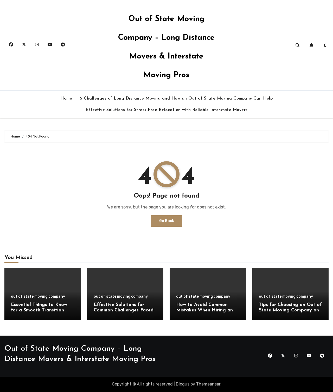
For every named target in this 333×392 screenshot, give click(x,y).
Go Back (166, 221)
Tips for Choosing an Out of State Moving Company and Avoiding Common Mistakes (290, 310)
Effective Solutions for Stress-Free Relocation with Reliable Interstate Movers (167, 110)
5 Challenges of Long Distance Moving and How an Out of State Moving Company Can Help (176, 98)
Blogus (182, 384)
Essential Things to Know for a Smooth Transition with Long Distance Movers (41, 310)
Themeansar (208, 384)
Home (66, 98)
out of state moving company (38, 296)
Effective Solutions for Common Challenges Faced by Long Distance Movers (123, 310)
